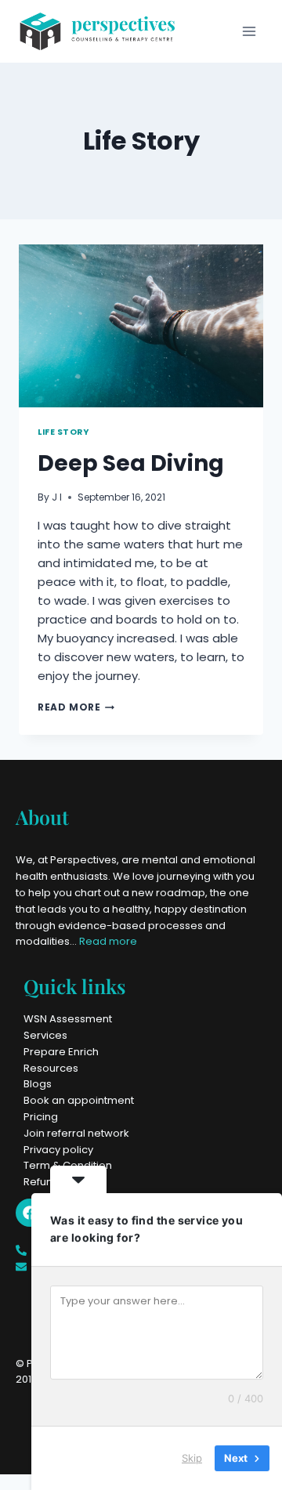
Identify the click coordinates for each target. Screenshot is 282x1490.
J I (57, 497)
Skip (192, 1458)
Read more (108, 941)
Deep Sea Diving (131, 463)
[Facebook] (30, 1213)
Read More (76, 707)
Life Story (63, 432)
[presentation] (141, 325)
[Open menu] (248, 31)
